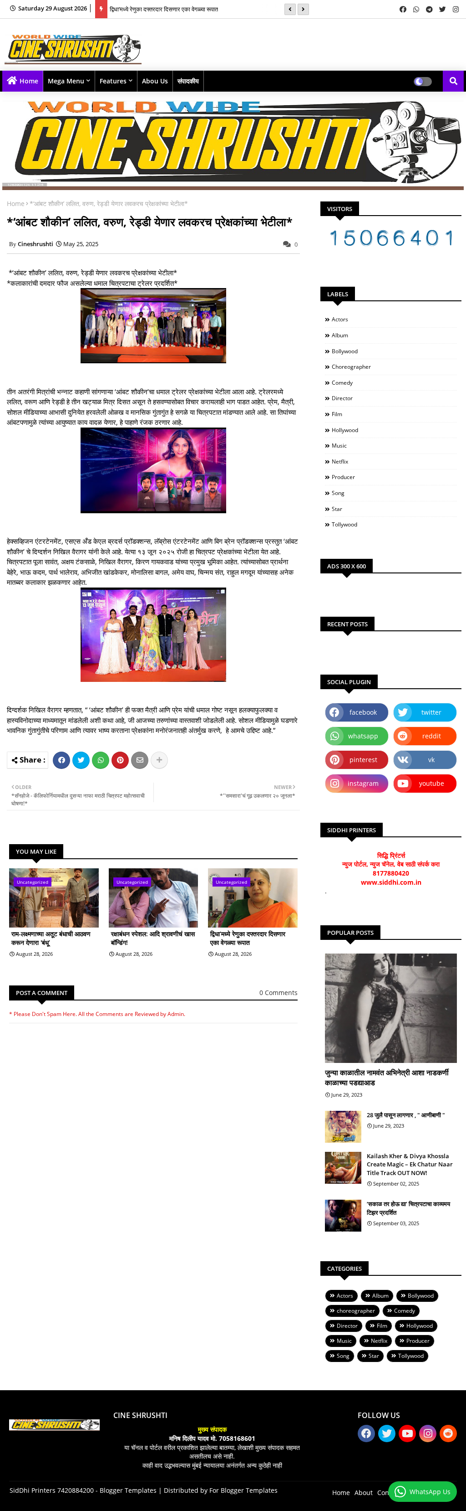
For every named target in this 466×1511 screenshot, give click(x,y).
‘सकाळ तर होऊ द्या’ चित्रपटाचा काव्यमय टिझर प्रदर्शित (408, 1208)
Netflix (340, 461)
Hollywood (345, 430)
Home (29, 81)
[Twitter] (81, 760)
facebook (363, 712)
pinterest (363, 759)
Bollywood (345, 351)
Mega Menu (66, 81)
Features (113, 81)
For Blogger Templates (243, 1490)
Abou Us (155, 81)
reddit (431, 736)
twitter (431, 712)
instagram (363, 783)
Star (337, 509)
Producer (343, 477)
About (364, 1492)
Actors (340, 319)
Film (337, 414)
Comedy (342, 383)
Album (340, 335)
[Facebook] (61, 760)
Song (338, 493)
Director (342, 398)
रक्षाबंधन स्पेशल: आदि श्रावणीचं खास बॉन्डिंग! (153, 938)
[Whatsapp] (100, 760)
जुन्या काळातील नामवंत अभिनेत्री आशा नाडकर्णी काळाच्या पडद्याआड (387, 1077)
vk (431, 759)
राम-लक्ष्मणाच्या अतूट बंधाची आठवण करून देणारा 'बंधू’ (51, 938)
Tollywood (344, 524)
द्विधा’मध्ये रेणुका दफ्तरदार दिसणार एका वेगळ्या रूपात (164, 9)
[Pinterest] (120, 760)
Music (339, 445)
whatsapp (363, 736)
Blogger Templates (128, 1490)
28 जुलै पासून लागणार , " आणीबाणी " (406, 1115)
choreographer (351, 367)
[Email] (139, 760)
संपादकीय (188, 81)
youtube (431, 783)
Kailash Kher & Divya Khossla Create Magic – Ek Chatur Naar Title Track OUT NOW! (410, 1164)
